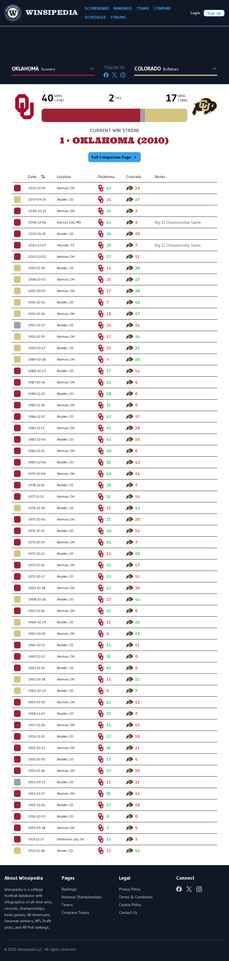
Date (32, 176)
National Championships (82, 896)
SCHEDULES (95, 17)
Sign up (214, 13)
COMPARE (162, 8)
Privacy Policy (129, 889)
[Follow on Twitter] (114, 74)
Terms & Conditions (136, 896)
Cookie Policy (130, 904)
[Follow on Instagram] (122, 74)
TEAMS (143, 8)
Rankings (69, 889)
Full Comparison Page (111, 157)
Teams (67, 904)
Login (195, 12)
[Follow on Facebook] (106, 74)
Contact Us (128, 912)
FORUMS (118, 17)
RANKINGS (122, 8)
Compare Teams (75, 912)
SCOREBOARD (97, 8)
